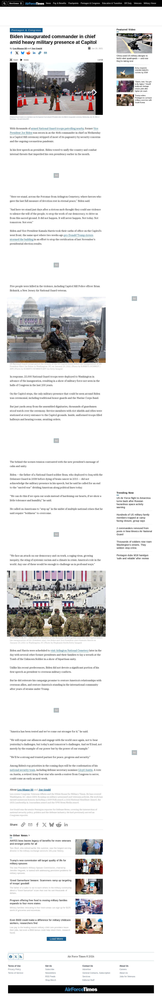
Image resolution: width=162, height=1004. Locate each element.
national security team (22, 770)
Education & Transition (112, 3)
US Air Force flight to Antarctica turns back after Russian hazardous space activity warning (133, 503)
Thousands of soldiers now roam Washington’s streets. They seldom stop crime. (134, 544)
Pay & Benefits (59, 3)
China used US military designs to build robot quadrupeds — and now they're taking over (132, 58)
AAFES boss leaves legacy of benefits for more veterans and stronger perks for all (40, 842)
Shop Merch (50, 980)
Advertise (86, 969)
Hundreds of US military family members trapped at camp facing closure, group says (133, 517)
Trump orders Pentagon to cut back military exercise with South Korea (143, 98)
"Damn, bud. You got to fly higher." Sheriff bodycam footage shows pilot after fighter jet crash (143, 86)
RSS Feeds (50, 976)
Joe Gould (37, 48)
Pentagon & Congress (90, 3)
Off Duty (128, 3)
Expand (15, 60)
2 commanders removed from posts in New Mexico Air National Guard (134, 531)
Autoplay (26, 60)
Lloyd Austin (85, 770)
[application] (134, 43)
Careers (123, 969)
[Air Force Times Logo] (34, 3)
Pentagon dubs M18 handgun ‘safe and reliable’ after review (133, 557)
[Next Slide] (94, 92)
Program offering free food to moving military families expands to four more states (38, 902)
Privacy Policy (14, 969)
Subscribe (49, 969)
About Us (124, 973)
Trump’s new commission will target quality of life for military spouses (38, 862)
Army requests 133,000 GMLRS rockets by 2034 (141, 70)
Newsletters (50, 973)
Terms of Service (15, 973)
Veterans (138, 3)
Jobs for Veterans (127, 976)
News (48, 3)
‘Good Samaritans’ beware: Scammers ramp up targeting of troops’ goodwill (40, 882)
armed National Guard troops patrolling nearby (57, 128)
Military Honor (150, 3)
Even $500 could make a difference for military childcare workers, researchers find (40, 921)
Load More (56, 938)
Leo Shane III (20, 48)
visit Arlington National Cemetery (70, 650)
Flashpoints (73, 3)
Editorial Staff (88, 980)
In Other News (19, 835)
